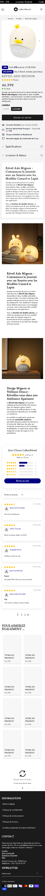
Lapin (6, 109)
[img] (9, 504)
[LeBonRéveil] (22, 9)
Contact (5, 851)
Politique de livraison (10, 822)
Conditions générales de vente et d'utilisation (19, 828)
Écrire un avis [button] (22, 480)
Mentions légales (8, 804)
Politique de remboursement (12, 816)
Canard (16, 109)
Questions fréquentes (9, 855)
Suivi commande (8, 853)
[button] (1, 2)
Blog (3, 858)
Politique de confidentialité (12, 810)
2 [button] (21, 614)
